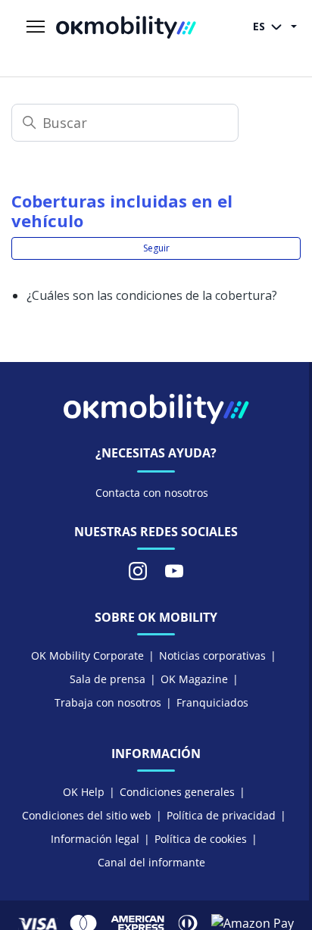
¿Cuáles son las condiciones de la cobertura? (152, 295)
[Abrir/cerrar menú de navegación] (35, 27)
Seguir (156, 248)
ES (260, 26)
